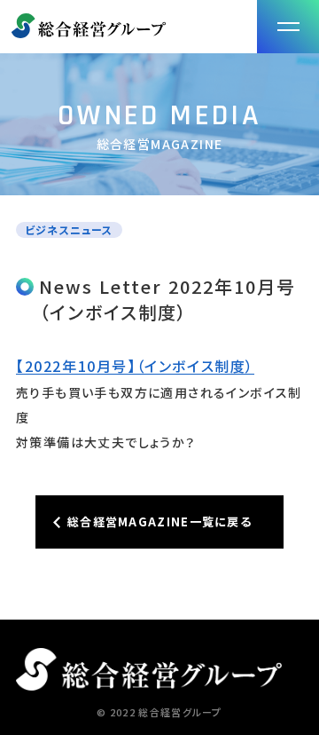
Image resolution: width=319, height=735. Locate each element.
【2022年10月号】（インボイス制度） (135, 365)
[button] (288, 26)
